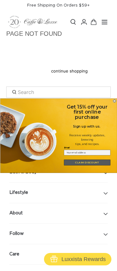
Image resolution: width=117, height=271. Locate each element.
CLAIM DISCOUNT (87, 162)
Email (67, 147)
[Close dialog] (114, 100)
